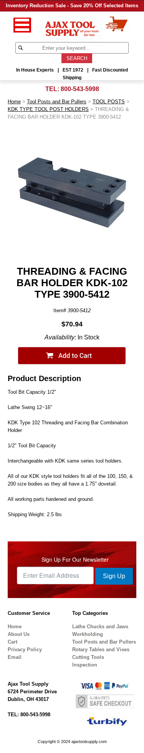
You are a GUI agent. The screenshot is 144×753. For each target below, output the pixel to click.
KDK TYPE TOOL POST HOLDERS (48, 109)
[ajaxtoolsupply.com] (72, 28)
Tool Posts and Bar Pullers (56, 101)
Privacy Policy (25, 649)
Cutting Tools (88, 657)
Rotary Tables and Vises (100, 649)
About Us (19, 634)
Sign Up (114, 576)
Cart (12, 642)
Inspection (84, 665)
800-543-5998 (80, 89)
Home (14, 101)
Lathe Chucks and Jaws (100, 626)
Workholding (87, 634)
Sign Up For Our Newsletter (75, 559)
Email (15, 657)
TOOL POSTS (109, 101)
